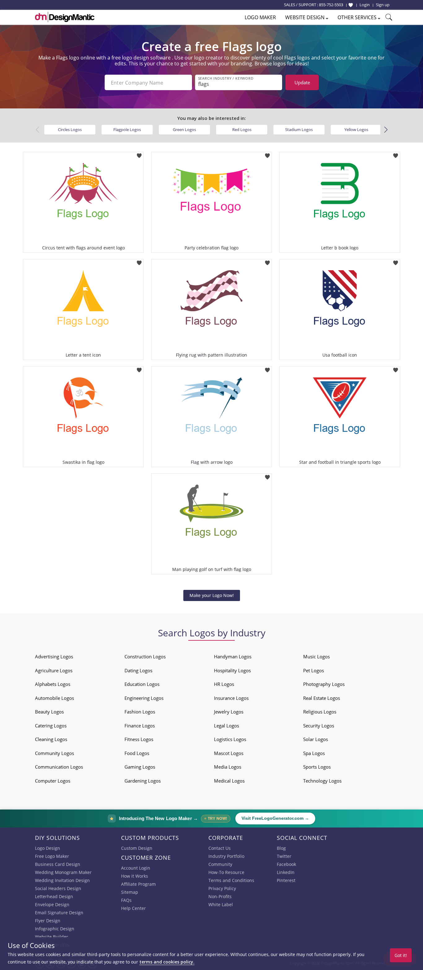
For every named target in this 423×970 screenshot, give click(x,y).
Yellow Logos (356, 129)
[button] (385, 130)
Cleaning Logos (51, 739)
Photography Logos (324, 684)
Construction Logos (145, 656)
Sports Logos (317, 767)
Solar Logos (315, 739)
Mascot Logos (228, 753)
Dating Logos (138, 670)
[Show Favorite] (350, 5)
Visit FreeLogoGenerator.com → (275, 818)
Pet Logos (313, 670)
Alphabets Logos (52, 684)
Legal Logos (226, 725)
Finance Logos (139, 725)
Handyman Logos (232, 656)
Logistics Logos (230, 739)
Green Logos (184, 129)
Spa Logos (314, 753)
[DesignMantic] (64, 17)
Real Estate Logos (321, 698)
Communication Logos (59, 767)
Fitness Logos (138, 739)
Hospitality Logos (232, 670)
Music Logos (316, 656)
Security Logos (318, 725)
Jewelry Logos (228, 712)
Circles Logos (70, 129)
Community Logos (54, 753)
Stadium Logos (299, 129)
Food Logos (136, 753)
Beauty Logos (49, 712)
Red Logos (241, 129)
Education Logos (141, 684)
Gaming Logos (139, 767)
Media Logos (227, 767)
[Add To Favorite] (139, 153)
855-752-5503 (331, 4)
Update (302, 82)
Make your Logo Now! (212, 595)
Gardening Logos (142, 781)
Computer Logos (52, 781)
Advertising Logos (54, 656)
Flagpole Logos (127, 129)
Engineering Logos (144, 698)
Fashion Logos (139, 712)
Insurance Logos (231, 698)
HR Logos (224, 684)
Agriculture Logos (53, 670)
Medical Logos (229, 781)
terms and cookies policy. (166, 962)
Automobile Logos (54, 698)
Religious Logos (319, 712)
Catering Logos (51, 725)
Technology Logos (322, 781)
